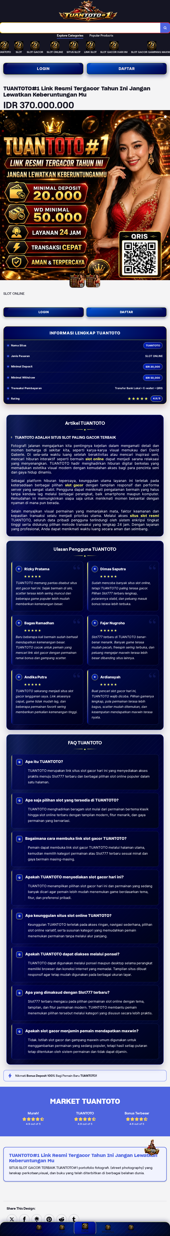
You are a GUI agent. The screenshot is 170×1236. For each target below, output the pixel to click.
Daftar (127, 68)
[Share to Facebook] (24, 1219)
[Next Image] (166, 196)
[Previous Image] (3, 196)
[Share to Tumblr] (74, 1219)
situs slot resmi (144, 515)
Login (43, 68)
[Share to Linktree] (36, 1219)
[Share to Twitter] (12, 1219)
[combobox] (80, 28)
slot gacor (74, 485)
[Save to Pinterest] (49, 1219)
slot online (94, 459)
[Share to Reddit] (61, 1219)
